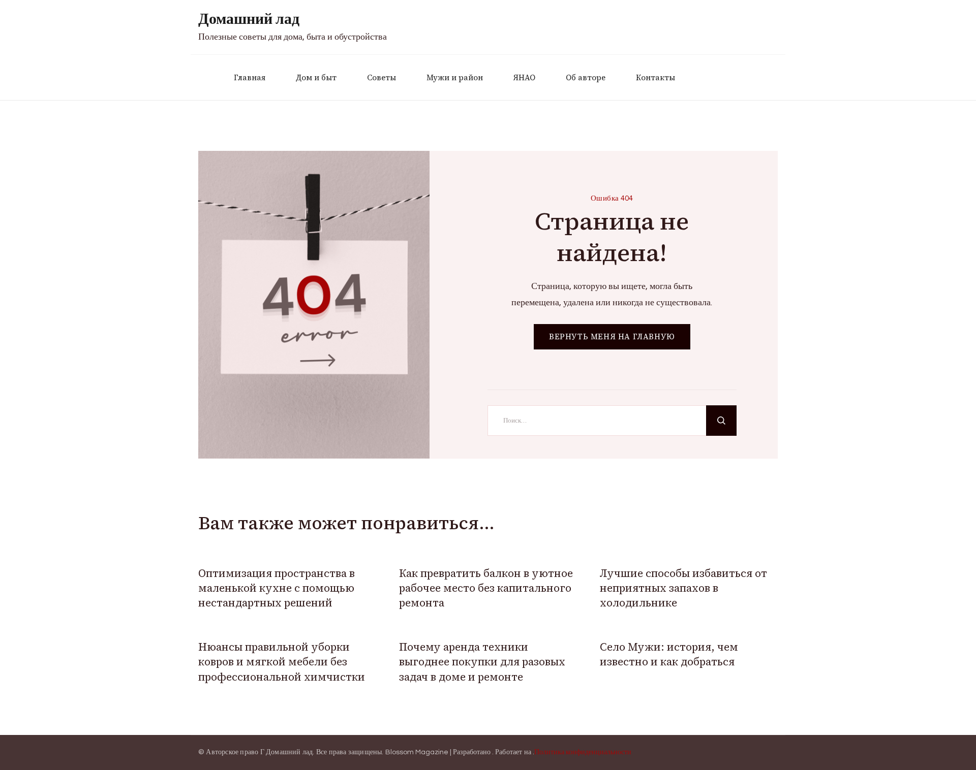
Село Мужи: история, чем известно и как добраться (669, 654)
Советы (381, 77)
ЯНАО (524, 77)
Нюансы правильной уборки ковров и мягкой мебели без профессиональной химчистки (281, 661)
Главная (249, 77)
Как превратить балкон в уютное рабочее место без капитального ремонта (486, 588)
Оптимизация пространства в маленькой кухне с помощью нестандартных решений (276, 588)
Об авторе (585, 77)
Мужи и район (454, 77)
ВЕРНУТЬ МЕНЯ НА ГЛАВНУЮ (612, 336)
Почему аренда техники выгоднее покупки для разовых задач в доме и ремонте (482, 661)
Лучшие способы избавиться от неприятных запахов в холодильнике (683, 588)
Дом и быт (316, 77)
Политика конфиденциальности (582, 752)
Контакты (655, 77)
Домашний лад (248, 19)
